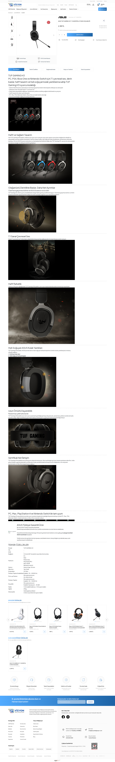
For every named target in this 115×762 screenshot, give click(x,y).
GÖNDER (90, 702)
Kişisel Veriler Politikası (38, 734)
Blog (34, 736)
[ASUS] (62, 17)
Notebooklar (23, 723)
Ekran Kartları (23, 729)
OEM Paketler (11, 723)
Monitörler (10, 731)
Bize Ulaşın (35, 726)
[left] (8, 619)
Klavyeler (22, 731)
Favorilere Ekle (64, 39)
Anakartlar (22, 726)
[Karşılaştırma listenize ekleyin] (26, 609)
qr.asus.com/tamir (41, 538)
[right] (107, 619)
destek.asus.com (65, 538)
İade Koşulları (36, 731)
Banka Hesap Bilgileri (37, 729)
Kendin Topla (103, 9)
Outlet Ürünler (23, 739)
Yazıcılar (10, 736)
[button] (101, 5)
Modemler (22, 736)
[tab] (16, 69)
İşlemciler (10, 726)
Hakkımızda (35, 723)
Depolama (10, 739)
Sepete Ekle (79, 34)
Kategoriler (11, 720)
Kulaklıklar (22, 734)
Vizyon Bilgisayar (38, 720)
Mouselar (10, 734)
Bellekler (10, 729)
